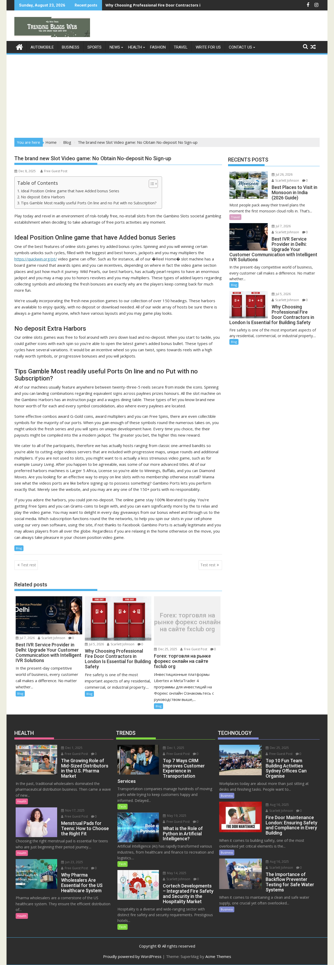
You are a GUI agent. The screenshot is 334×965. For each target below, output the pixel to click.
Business (70, 47)
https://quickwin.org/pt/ (35, 258)
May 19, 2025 (176, 815)
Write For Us (208, 47)
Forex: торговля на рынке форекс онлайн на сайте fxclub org (187, 622)
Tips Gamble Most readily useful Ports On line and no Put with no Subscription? (89, 202)
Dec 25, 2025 (167, 649)
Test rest (28, 564)
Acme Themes (218, 956)
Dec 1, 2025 (73, 748)
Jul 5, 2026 (96, 644)
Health (135, 47)
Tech (122, 806)
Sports (94, 47)
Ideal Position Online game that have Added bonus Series (70, 190)
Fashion (158, 47)
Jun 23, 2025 (73, 862)
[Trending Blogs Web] (19, 46)
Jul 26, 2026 (284, 174)
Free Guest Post (55, 171)
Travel (181, 47)
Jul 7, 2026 (27, 638)
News (115, 47)
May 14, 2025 (176, 873)
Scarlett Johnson (53, 638)
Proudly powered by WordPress (132, 956)
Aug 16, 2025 (279, 804)
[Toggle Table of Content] (151, 183)
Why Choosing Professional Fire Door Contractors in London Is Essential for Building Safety (191, 5)
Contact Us (240, 47)
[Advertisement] (167, 94)
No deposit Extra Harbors (43, 196)
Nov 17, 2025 (74, 810)
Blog (19, 548)
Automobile (42, 47)
